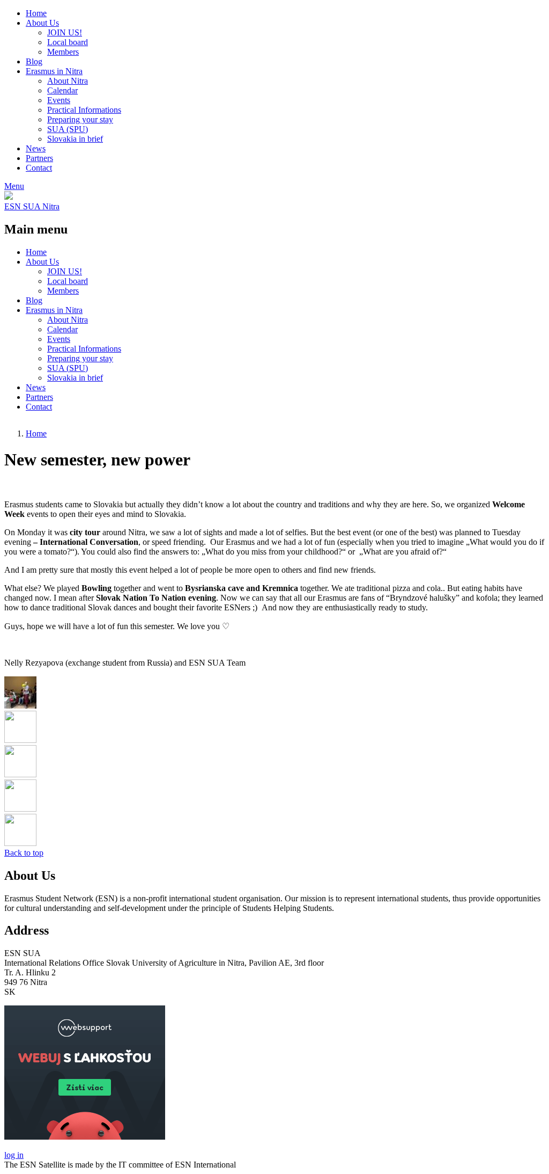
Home (36, 13)
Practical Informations (84, 109)
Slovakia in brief (75, 138)
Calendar (62, 90)
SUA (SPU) (67, 129)
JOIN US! (64, 32)
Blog (34, 61)
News (36, 148)
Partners (39, 158)
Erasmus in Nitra (54, 71)
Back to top (23, 852)
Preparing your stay (80, 119)
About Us (42, 22)
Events (58, 100)
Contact (39, 167)
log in (14, 1155)
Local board (67, 42)
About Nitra (67, 80)
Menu (14, 186)
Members (63, 51)
